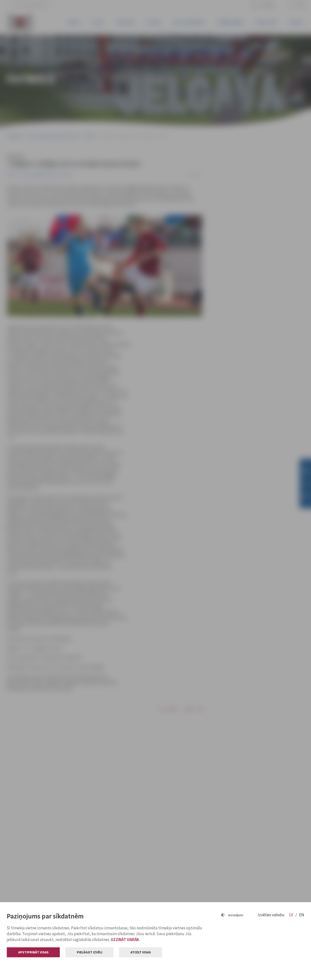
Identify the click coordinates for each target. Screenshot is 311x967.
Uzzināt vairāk (125, 939)
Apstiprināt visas (33, 952)
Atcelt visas (140, 952)
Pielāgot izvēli (89, 952)
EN (301, 914)
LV (291, 914)
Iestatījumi (235, 915)
